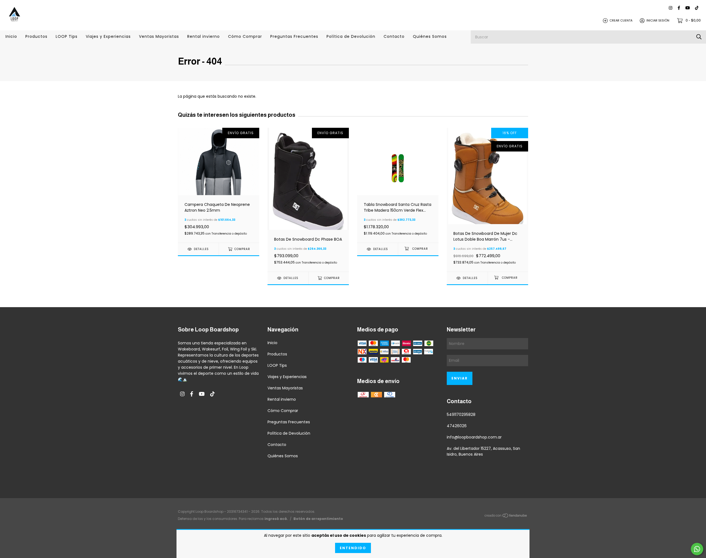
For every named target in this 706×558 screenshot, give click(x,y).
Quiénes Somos (430, 36)
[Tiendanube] (506, 516)
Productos (36, 36)
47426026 (457, 426)
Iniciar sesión (657, 20)
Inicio (11, 36)
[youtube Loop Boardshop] (687, 8)
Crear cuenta (620, 20)
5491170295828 (461, 414)
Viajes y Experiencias (108, 36)
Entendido (353, 548)
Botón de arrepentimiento (318, 518)
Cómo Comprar (245, 36)
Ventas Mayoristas (159, 36)
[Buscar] (699, 37)
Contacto (394, 36)
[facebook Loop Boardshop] (678, 8)
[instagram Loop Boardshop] (671, 8)
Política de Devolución (351, 36)
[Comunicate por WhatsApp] (697, 549)
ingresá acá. (276, 518)
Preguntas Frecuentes (294, 36)
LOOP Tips (66, 36)
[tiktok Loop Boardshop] (697, 8)
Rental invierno (203, 36)
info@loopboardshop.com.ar (474, 437)
